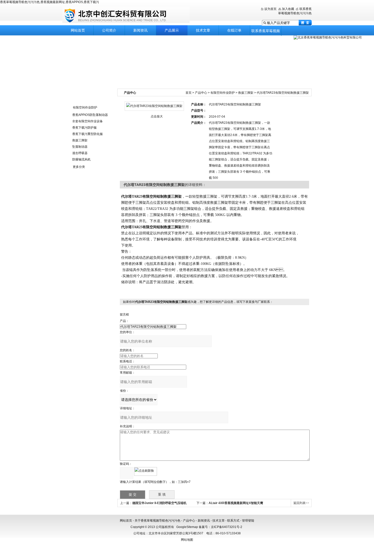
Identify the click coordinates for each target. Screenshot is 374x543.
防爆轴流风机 (81, 159)
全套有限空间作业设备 (87, 121)
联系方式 (233, 520)
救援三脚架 (80, 140)
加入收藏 (288, 9)
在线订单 (234, 30)
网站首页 (78, 30)
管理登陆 (248, 520)
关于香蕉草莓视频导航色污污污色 (157, 520)
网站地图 (187, 539)
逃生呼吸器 (80, 153)
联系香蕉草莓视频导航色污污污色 (265, 32)
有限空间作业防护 (85, 107)
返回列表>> (301, 503)
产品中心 (201, 92)
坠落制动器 (80, 146)
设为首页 (270, 9)
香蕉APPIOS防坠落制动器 (90, 115)
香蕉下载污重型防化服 (87, 134)
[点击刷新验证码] (145, 471)
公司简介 (109, 30)
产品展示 (172, 30)
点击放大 (157, 116)
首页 (188, 92)
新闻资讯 (140, 30)
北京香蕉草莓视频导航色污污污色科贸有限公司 (126, 15)
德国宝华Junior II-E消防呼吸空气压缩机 (159, 503)
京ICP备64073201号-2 (226, 527)
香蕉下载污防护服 (84, 127)
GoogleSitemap (187, 527)
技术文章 (203, 30)
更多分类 (79, 167)
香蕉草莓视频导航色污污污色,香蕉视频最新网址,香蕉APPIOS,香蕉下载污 (49, 2)
